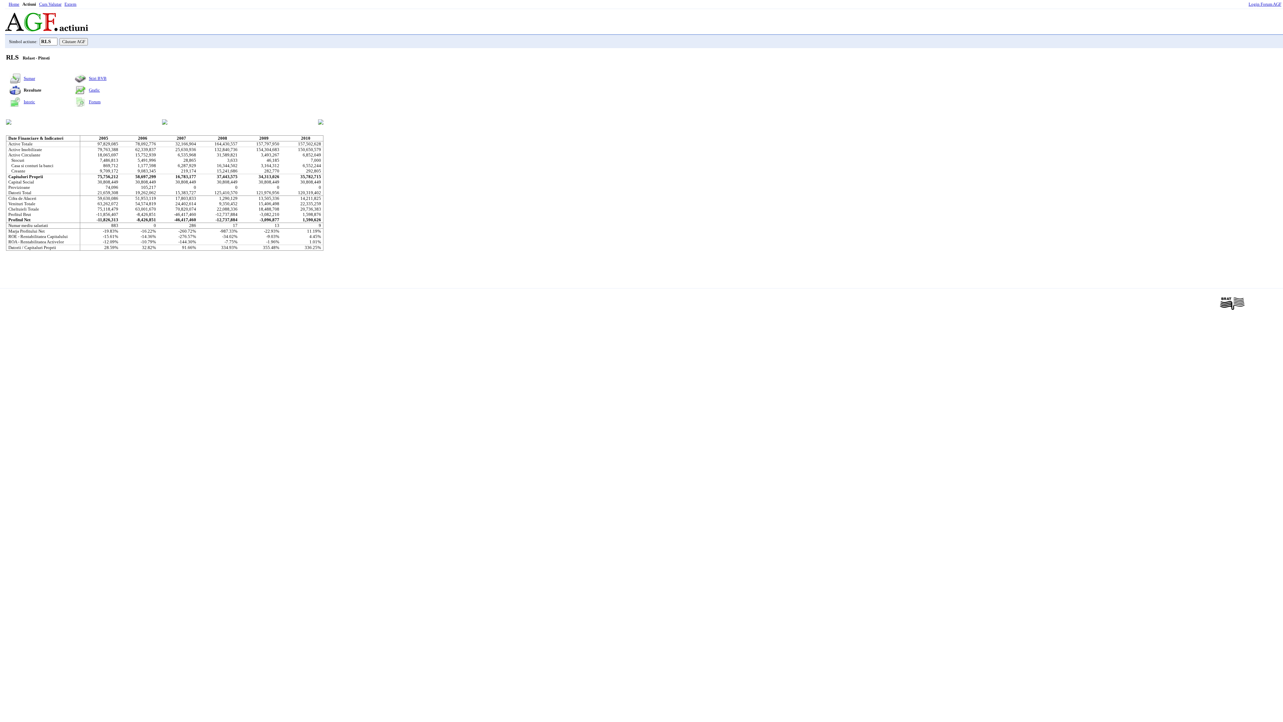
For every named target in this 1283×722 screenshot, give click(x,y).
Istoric (29, 101)
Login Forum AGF (1265, 4)
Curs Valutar (50, 4)
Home (14, 4)
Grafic (94, 90)
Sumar (29, 78)
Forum (95, 101)
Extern (70, 4)
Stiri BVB (98, 78)
